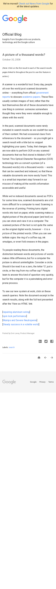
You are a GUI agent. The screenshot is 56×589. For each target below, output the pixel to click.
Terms (51, 382)
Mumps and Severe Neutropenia (20, 320)
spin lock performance (14, 316)
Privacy (42, 382)
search (12, 347)
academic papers (31, 96)
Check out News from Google (34, 3)
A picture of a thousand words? (23, 54)
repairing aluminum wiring (16, 312)
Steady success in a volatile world (21, 324)
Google (33, 382)
